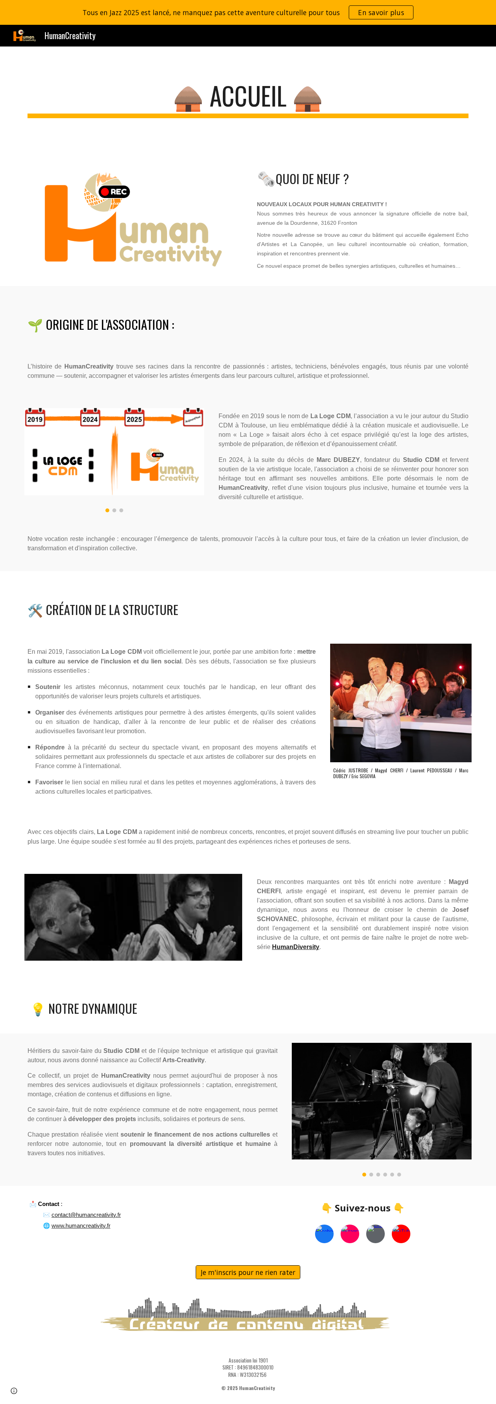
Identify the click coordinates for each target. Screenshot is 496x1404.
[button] (14, 1390)
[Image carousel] (114, 460)
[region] (248, 12)
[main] (248, 99)
